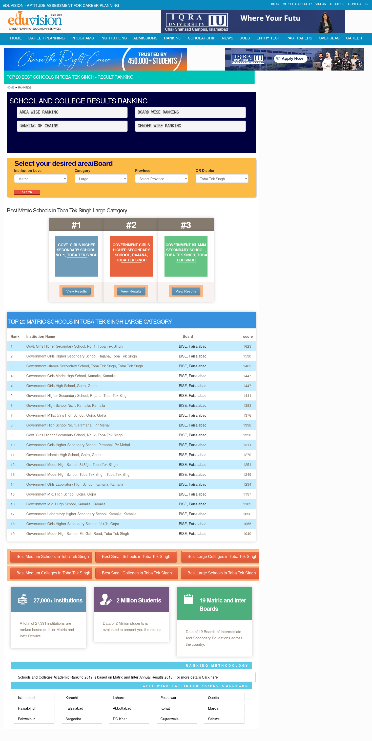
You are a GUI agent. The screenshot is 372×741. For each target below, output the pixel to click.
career (354, 37)
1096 (247, 513)
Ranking (172, 37)
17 (13, 513)
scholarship (201, 37)
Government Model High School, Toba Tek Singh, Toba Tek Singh (79, 474)
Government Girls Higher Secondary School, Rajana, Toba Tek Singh (81, 355)
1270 (247, 454)
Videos (320, 4)
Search (27, 192)
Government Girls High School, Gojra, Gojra (61, 385)
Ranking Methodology (217, 665)
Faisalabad (74, 708)
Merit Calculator (297, 4)
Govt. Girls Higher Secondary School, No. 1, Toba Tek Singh (74, 346)
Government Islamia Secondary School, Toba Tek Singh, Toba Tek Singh (84, 365)
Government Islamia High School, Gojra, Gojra (63, 454)
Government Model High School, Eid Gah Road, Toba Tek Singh (77, 533)
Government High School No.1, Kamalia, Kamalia (65, 405)
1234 (247, 484)
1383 (247, 405)
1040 (247, 533)
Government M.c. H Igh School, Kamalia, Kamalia (66, 503)
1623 (247, 346)
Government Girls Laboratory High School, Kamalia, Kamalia (74, 484)
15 (13, 494)
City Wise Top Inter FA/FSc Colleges (196, 685)
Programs (82, 37)
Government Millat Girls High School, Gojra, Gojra (66, 415)
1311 (247, 444)
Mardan (214, 708)
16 (13, 503)
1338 (247, 425)
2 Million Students (138, 600)
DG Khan (120, 718)
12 (13, 464)
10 (13, 444)
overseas (329, 37)
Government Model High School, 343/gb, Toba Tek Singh (72, 464)
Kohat (165, 708)
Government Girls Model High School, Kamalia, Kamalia (71, 375)
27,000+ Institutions (57, 600)
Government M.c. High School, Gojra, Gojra (61, 494)
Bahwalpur (26, 718)
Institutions (113, 37)
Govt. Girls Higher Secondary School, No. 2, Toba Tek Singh (74, 434)
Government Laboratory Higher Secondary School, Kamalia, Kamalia (81, 513)
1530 (247, 355)
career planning (46, 37)
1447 (247, 375)
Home (10, 87)
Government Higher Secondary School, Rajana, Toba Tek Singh (77, 395)
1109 (247, 503)
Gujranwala (169, 718)
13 (13, 474)
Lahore (118, 697)
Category (82, 170)
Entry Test (268, 37)
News (227, 37)
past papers (299, 37)
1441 (247, 395)
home (16, 37)
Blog (275, 4)
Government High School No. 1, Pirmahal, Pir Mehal (68, 425)
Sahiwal (214, 718)
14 (13, 484)
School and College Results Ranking (78, 100)
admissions (145, 37)
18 (13, 523)
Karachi (72, 697)
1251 (247, 464)
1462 (247, 365)
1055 (247, 523)
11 (13, 454)
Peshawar (168, 697)
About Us (336, 4)
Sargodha (73, 718)
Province (142, 170)
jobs (245, 37)
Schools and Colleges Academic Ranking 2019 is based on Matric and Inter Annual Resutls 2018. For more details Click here (118, 677)
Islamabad (26, 697)
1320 (247, 434)
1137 (247, 494)
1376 (247, 415)
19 (13, 533)
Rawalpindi (26, 708)
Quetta (213, 697)
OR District (205, 170)
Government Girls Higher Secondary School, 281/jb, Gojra (72, 523)
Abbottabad (122, 708)
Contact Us (358, 4)
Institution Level (28, 170)
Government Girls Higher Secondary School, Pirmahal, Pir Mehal (78, 444)
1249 (247, 474)
